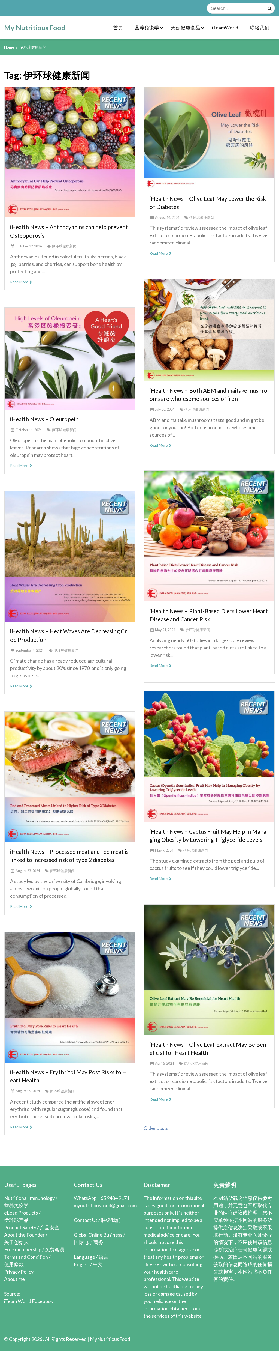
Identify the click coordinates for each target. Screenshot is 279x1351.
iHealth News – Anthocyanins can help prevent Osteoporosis (69, 230)
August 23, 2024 (28, 871)
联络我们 (259, 28)
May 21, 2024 (165, 630)
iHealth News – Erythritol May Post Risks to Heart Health (68, 1076)
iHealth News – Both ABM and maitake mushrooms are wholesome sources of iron (208, 394)
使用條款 (14, 1264)
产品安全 (49, 1227)
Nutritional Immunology (29, 1198)
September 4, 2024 (30, 650)
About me (14, 1279)
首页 (118, 28)
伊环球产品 (16, 1220)
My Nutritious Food (34, 27)
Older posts (156, 1128)
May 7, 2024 (164, 850)
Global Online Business (98, 1235)
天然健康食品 (185, 28)
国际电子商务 (88, 1242)
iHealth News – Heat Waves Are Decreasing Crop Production (68, 635)
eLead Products (21, 1213)
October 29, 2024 (29, 246)
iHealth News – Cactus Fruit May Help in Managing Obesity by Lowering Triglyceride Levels (208, 835)
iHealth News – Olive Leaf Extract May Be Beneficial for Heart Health (208, 1048)
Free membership (22, 1249)
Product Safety (20, 1227)
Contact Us (86, 1220)
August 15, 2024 (28, 1091)
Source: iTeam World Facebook (28, 1297)
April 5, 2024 (164, 1063)
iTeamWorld (225, 28)
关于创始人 (16, 1242)
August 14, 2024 (167, 217)
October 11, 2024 (29, 430)
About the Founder (24, 1235)
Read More (19, 282)
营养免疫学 (147, 28)
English (81, 1264)
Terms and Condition (26, 1257)
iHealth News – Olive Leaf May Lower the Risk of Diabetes (208, 202)
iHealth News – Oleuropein (44, 419)
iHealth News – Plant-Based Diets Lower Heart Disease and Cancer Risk (209, 614)
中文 (98, 1264)
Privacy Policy (19, 1272)
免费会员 (55, 1249)
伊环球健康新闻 (64, 246)
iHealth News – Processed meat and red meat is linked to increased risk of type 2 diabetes (69, 855)
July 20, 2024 (164, 409)
